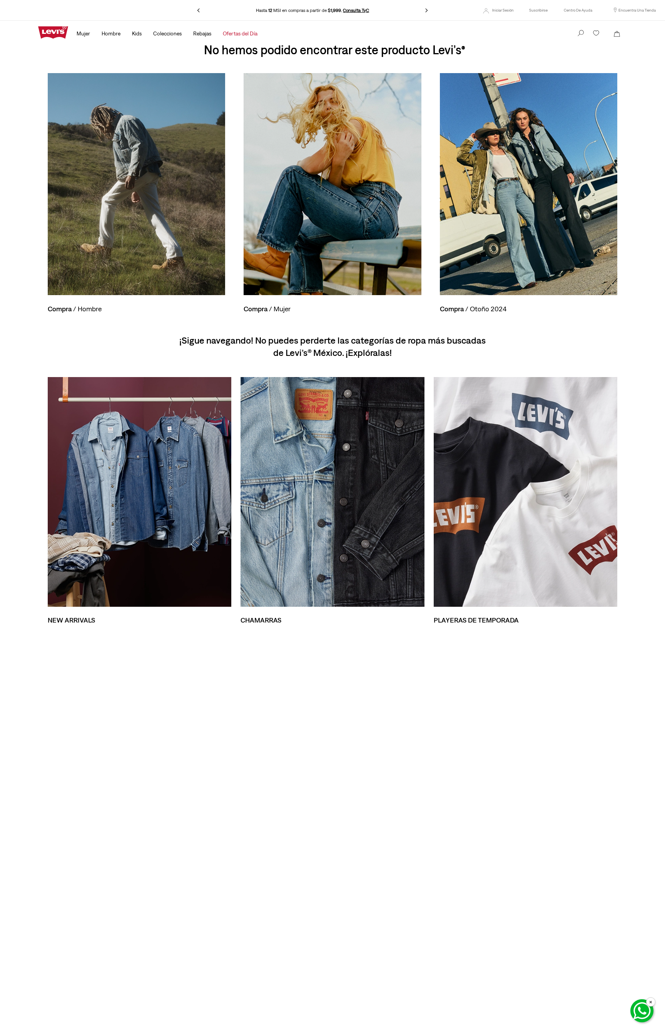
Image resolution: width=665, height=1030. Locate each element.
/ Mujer (267, 309)
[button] (538, 10)
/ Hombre (75, 309)
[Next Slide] (426, 10)
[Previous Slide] (198, 10)
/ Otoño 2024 (473, 309)
